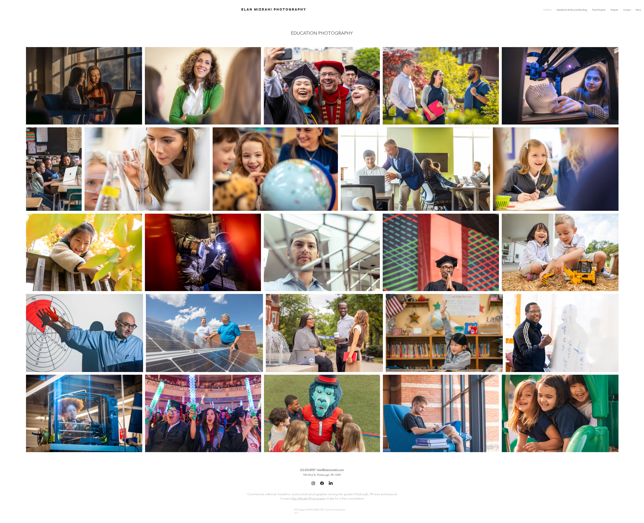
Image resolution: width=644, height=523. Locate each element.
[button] (614, 9)
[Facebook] (322, 483)
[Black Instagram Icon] (313, 483)
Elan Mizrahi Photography (308, 498)
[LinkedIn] (330, 483)
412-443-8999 (307, 469)
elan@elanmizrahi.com (330, 469)
